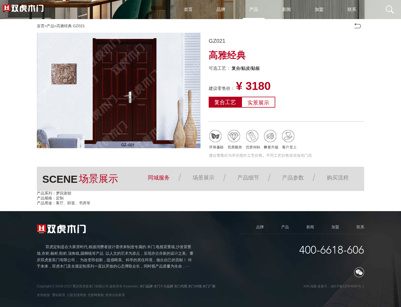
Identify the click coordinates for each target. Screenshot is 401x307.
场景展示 (203, 178)
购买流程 (338, 178)
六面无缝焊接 (76, 295)
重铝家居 (58, 295)
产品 (50, 26)
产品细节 (248, 178)
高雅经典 (64, 26)
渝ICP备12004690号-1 (347, 286)
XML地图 (310, 286)
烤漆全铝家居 (115, 295)
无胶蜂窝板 (96, 295)
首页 (40, 26)
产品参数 (293, 178)
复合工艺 (225, 102)
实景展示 (258, 103)
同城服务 (159, 178)
